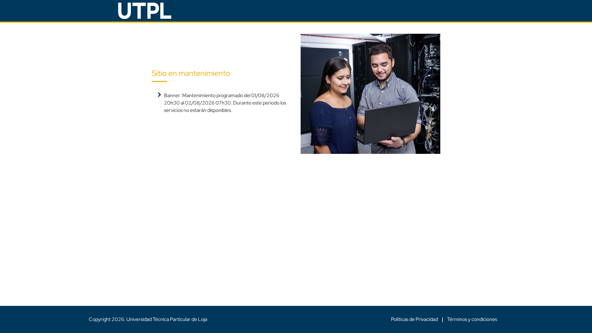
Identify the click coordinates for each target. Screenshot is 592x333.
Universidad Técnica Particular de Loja (166, 319)
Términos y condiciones (472, 319)
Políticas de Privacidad (415, 319)
